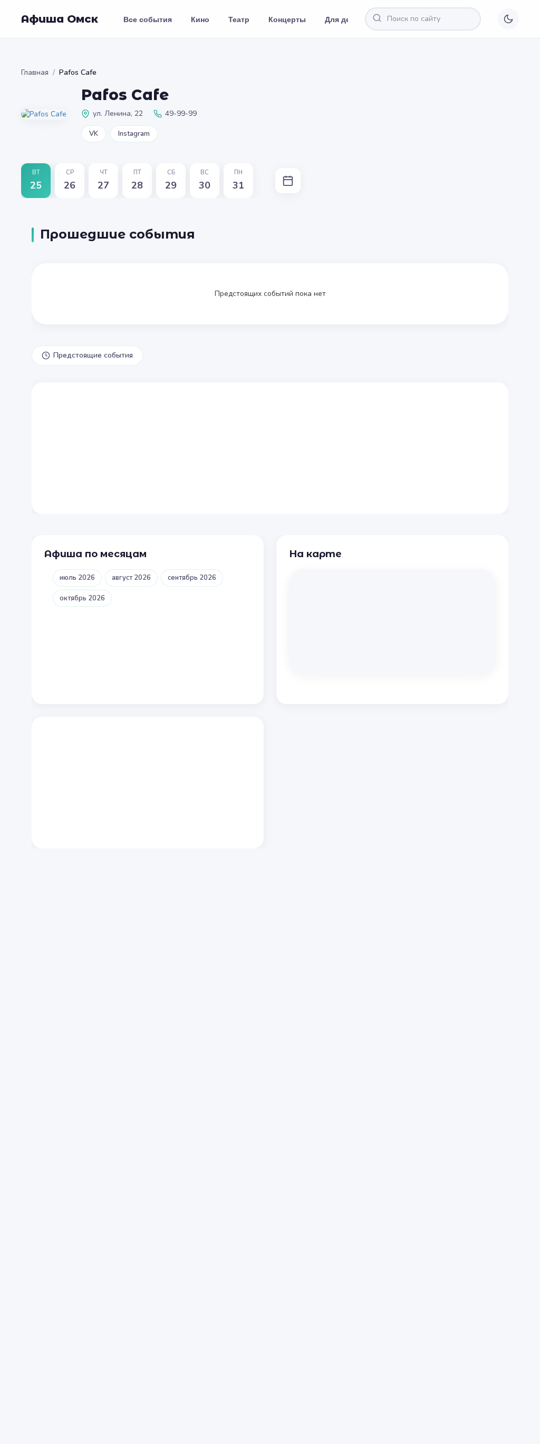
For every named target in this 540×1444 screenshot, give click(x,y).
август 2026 (131, 577)
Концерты (287, 19)
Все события (147, 19)
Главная (35, 72)
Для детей (344, 19)
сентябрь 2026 (192, 577)
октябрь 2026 (82, 598)
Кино (200, 19)
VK (93, 134)
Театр (238, 19)
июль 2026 (77, 577)
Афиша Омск (59, 19)
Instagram (134, 134)
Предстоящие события (93, 355)
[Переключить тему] (508, 18)
